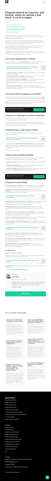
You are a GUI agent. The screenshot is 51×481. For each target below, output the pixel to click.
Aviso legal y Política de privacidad (12, 472)
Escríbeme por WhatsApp (11, 269)
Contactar (20, 286)
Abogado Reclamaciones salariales (12, 444)
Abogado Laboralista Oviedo (11, 400)
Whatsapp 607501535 (10, 464)
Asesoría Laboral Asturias (10, 448)
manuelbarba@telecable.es (11, 461)
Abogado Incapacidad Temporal (11, 434)
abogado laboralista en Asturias (20, 265)
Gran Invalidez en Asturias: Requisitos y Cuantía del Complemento (14, 342)
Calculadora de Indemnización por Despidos (14, 412)
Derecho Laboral (14, 20)
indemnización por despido (19, 46)
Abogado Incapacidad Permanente (12, 432)
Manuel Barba (10, 323)
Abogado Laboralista (9, 427)
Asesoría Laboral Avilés (10, 416)
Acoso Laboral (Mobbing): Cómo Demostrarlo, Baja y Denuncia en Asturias (36, 321)
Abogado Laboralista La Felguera (11, 409)
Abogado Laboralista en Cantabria (12, 419)
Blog (6, 451)
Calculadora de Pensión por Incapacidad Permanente (16, 414)
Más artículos (14, 286)
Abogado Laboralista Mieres (10, 407)
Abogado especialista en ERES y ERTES (13, 439)
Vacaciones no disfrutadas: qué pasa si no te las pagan (14, 320)
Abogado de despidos (9, 429)
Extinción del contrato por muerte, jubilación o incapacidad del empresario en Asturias (36, 341)
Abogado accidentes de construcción (12, 441)
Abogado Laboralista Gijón (10, 402)
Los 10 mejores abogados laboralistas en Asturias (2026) (35, 364)
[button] (47, 477)
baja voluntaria (39, 87)
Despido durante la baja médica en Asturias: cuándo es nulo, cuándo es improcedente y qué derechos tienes (14, 367)
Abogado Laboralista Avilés (10, 404)
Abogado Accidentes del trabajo (11, 436)
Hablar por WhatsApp (39, 109)
